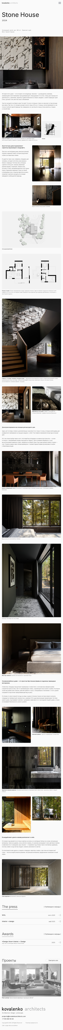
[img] (31, 980)
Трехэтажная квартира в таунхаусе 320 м (17, 998)
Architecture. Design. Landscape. (12, 1013)
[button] (60, 3)
